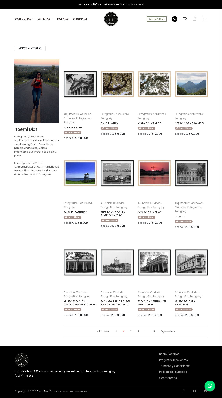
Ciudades (69, 118)
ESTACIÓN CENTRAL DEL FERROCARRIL (152, 303)
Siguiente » (168, 331)
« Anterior (103, 331)
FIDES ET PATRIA (73, 127)
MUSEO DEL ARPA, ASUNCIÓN (185, 303)
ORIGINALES (80, 19)
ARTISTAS (44, 19)
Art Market (157, 19)
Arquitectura (71, 114)
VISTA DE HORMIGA (149, 123)
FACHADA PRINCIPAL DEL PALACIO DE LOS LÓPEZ (115, 303)
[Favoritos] (185, 19)
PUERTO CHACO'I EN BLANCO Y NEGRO (113, 214)
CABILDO (180, 216)
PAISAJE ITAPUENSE (75, 212)
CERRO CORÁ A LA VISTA (190, 123)
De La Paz (42, 391)
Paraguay (69, 122)
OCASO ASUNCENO (149, 212)
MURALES (63, 19)
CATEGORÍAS (23, 19)
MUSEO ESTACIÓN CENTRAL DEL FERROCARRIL (80, 303)
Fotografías (83, 118)
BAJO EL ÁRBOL (110, 123)
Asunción (85, 114)
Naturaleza (122, 114)
